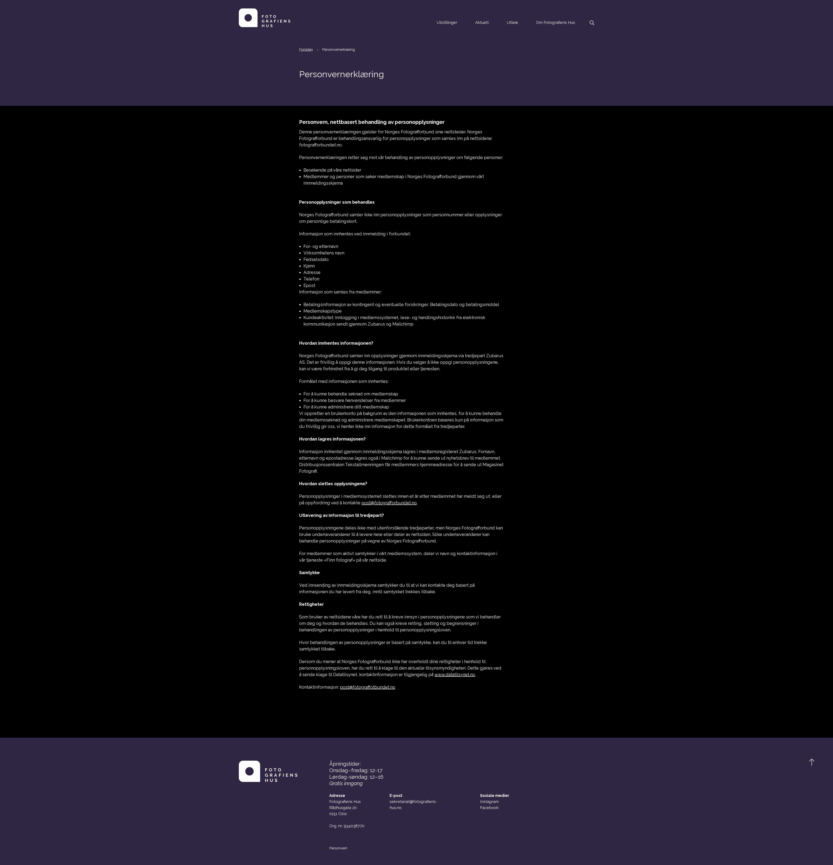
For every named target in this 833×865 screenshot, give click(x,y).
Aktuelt (482, 22)
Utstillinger (447, 22)
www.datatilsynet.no (455, 674)
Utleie (512, 22)
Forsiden (306, 50)
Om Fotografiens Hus (555, 22)
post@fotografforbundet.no (389, 502)
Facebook (489, 807)
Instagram (489, 801)
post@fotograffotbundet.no (367, 687)
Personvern (338, 848)
